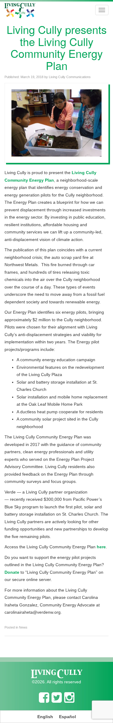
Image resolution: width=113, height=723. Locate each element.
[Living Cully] (20, 10)
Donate (12, 572)
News (23, 627)
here (101, 546)
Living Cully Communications (70, 77)
